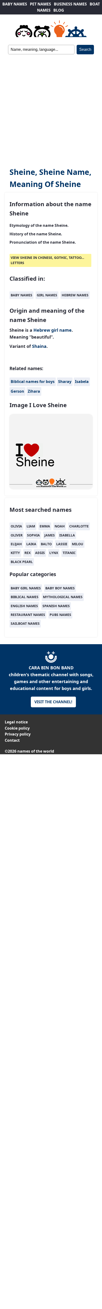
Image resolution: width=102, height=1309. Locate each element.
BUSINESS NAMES (70, 4)
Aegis (40, 552)
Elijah (16, 544)
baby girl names (26, 588)
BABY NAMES (14, 4)
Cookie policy (17, 728)
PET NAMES (40, 4)
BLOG (58, 10)
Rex (27, 552)
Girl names (47, 295)
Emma (45, 526)
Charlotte (79, 526)
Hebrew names (75, 295)
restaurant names (28, 614)
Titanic (69, 552)
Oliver (17, 535)
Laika (31, 544)
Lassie (61, 544)
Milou (77, 544)
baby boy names (60, 588)
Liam (31, 526)
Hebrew (41, 330)
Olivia (16, 526)
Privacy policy (18, 734)
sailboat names (25, 623)
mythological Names (63, 597)
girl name (61, 330)
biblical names (24, 597)
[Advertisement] (51, 108)
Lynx (53, 552)
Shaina (39, 346)
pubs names (60, 614)
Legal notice (16, 722)
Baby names (21, 295)
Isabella (67, 535)
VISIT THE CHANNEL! (53, 701)
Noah (60, 526)
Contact (12, 740)
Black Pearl (22, 561)
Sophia (33, 535)
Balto (46, 544)
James (49, 535)
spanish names (56, 606)
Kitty (15, 552)
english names (24, 606)
